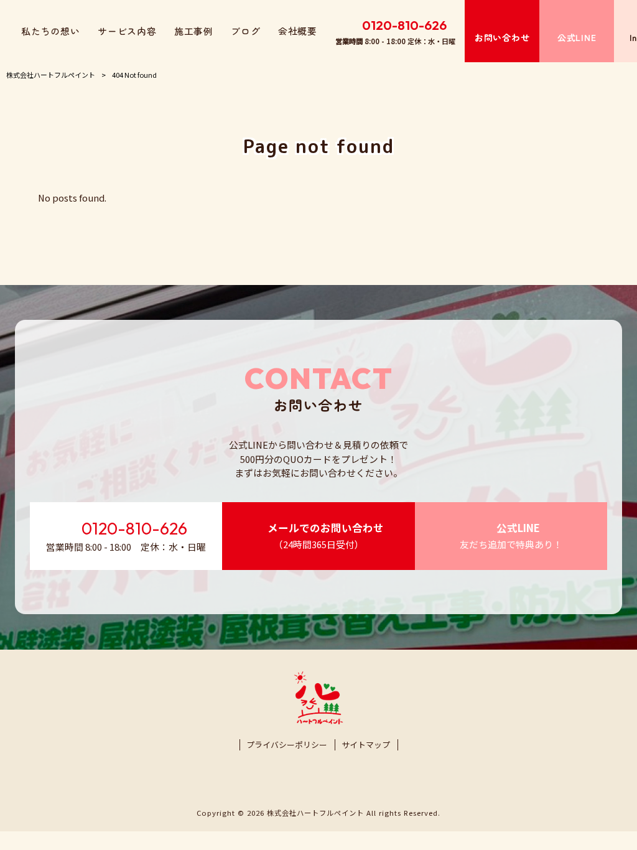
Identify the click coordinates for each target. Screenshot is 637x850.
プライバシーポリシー (286, 744)
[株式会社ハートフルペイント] (318, 721)
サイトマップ (366, 744)
